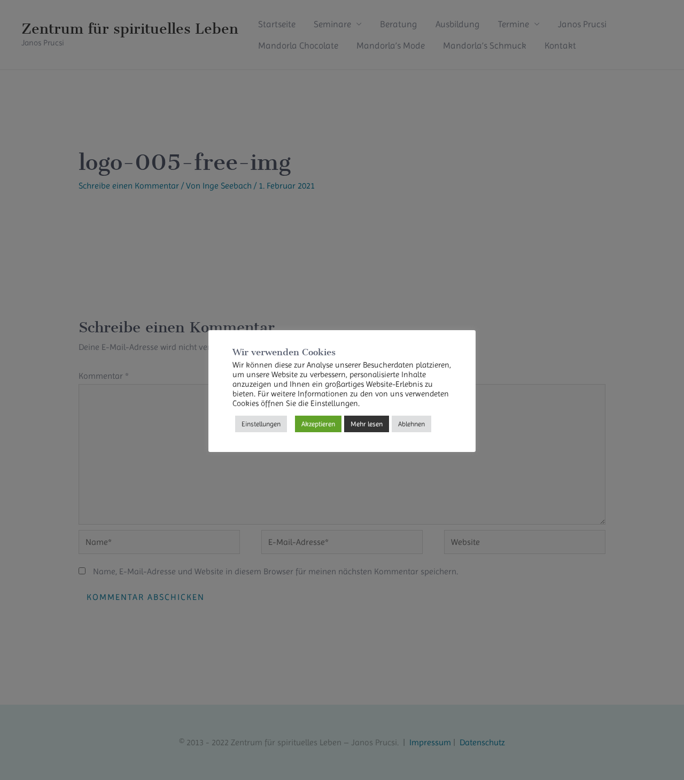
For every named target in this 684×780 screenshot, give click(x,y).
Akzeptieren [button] (318, 424)
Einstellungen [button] (261, 424)
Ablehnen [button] (411, 424)
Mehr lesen (367, 424)
